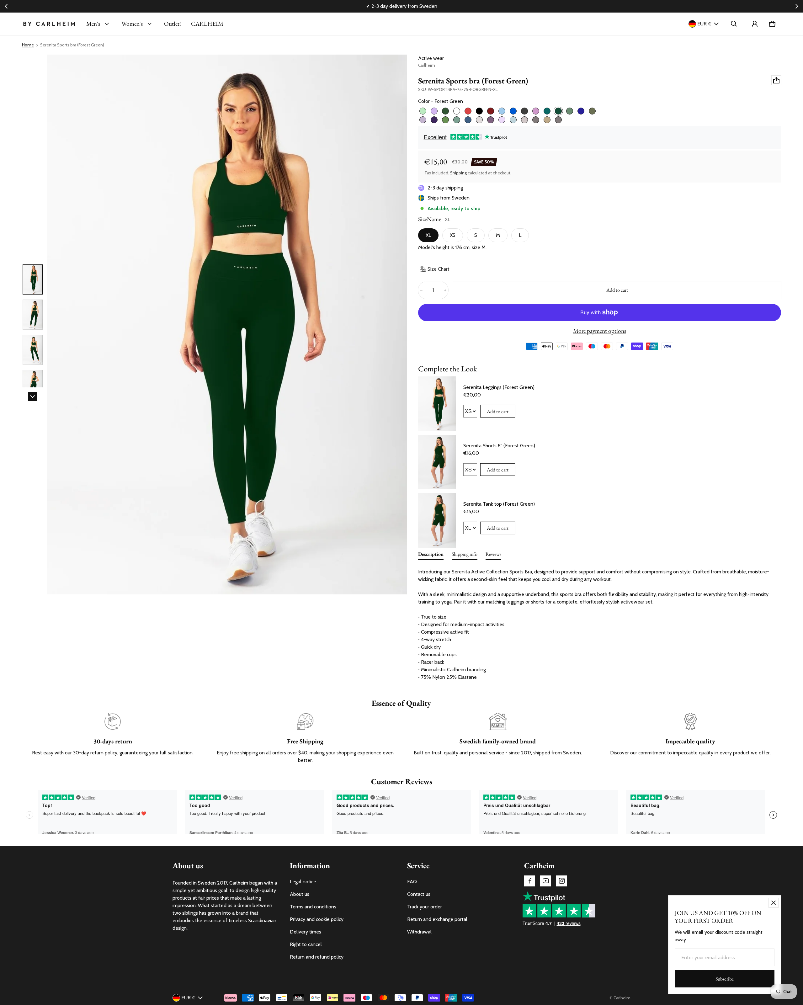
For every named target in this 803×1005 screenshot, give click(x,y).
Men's (93, 24)
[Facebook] (529, 880)
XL (428, 235)
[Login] (754, 24)
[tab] (431, 555)
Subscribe (724, 979)
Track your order (424, 907)
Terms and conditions (313, 907)
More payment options (599, 331)
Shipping (458, 172)
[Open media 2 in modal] (227, 324)
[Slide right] (796, 6)
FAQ (412, 882)
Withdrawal (419, 932)
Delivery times (305, 932)
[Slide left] (6, 6)
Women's (132, 24)
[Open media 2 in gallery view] (33, 315)
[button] (734, 24)
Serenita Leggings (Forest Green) (498, 387)
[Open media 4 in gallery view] (33, 385)
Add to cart (497, 411)
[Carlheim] (49, 24)
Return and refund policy (316, 957)
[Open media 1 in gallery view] (33, 279)
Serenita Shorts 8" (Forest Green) (499, 446)
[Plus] (445, 290)
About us (299, 894)
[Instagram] (561, 880)
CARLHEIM (207, 24)
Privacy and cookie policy (316, 919)
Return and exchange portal (437, 919)
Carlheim (622, 997)
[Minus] (421, 290)
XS (452, 235)
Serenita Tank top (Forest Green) (499, 504)
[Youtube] (545, 880)
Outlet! (172, 24)
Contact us (418, 894)
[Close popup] (773, 902)
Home (28, 44)
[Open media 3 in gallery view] (33, 350)
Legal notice (303, 882)
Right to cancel (306, 944)
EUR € (704, 24)
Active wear (431, 58)
